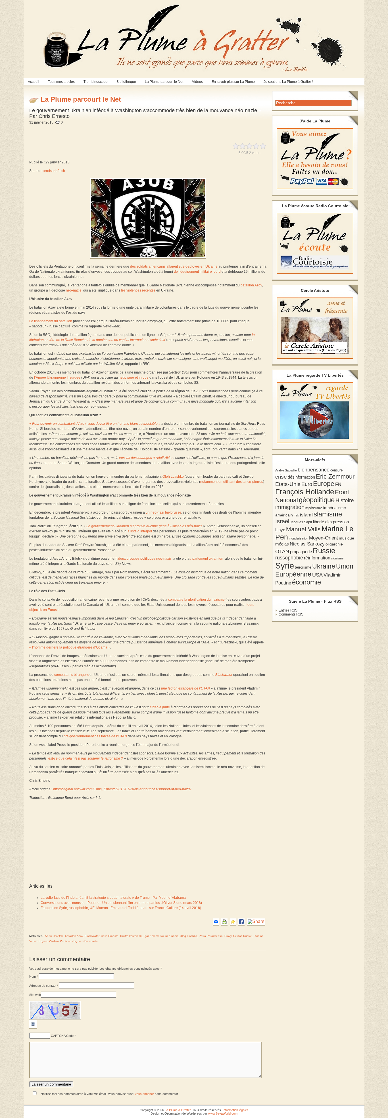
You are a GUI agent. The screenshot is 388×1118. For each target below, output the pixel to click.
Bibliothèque (126, 82)
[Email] (216, 922)
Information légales (236, 1110)
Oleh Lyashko (173, 477)
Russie (247, 936)
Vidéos (197, 82)
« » (94, 424)
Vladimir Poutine (59, 941)
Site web (35, 994)
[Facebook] (241, 922)
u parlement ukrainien (206, 559)
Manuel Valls (303, 529)
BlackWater (92, 936)
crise (281, 476)
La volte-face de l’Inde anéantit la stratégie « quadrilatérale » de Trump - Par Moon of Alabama (113, 898)
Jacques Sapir (301, 522)
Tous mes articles (61, 82)
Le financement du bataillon (50, 321)
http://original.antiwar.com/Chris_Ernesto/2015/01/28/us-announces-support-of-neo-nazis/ (122, 789)
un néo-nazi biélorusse (163, 512)
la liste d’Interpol (139, 531)
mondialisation (298, 538)
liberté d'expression (331, 522)
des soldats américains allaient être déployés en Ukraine (174, 266)
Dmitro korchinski (131, 936)
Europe (323, 483)
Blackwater (223, 675)
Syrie (284, 565)
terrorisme (303, 567)
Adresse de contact (43, 985)
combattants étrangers (71, 675)
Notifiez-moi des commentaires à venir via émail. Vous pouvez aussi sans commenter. (109, 1094)
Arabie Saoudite (286, 470)
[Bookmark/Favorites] (233, 922)
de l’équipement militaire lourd (197, 272)
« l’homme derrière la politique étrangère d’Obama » (69, 647)
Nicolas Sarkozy (307, 543)
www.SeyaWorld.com (222, 1113)
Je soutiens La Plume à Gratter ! (288, 82)
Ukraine (259, 936)
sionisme (337, 558)
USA (317, 575)
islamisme (327, 514)
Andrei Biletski (54, 936)
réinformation (317, 557)
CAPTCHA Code (62, 1035)
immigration (289, 507)
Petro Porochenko (211, 936)
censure (336, 470)
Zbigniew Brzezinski (84, 941)
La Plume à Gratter (178, 1110)
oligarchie (334, 544)
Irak (296, 515)
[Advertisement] (164, 130)
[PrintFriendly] (224, 922)
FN (338, 484)
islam (305, 515)
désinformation (301, 477)
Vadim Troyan (38, 941)
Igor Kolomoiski (154, 936)
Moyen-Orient (323, 538)
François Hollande (304, 492)
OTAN (282, 551)
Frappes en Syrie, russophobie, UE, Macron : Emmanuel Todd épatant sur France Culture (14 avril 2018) (121, 908)
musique (346, 538)
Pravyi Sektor (232, 936)
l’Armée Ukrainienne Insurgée (57, 377)
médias (282, 543)
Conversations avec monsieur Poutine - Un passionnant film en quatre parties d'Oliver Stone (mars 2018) (121, 903)
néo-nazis (171, 936)
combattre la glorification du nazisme (196, 600)
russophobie (289, 558)
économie (306, 582)
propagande (301, 551)
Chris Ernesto (109, 936)
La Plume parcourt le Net (164, 82)
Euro (306, 484)
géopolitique (317, 500)
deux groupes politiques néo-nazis (145, 559)
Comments (291, 614)
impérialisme (313, 508)
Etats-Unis (288, 484)
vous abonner (144, 1094)
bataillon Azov (251, 285)
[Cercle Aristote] (315, 328)
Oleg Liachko (188, 936)
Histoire (344, 500)
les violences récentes (138, 290)
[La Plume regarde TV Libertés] (315, 412)
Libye (280, 530)
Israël (282, 521)
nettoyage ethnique (134, 377)
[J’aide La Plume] (315, 158)
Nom (33, 976)
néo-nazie (74, 290)
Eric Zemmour (335, 476)
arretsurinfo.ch (54, 171)
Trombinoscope (96, 82)
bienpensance (313, 470)
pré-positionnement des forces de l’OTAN (95, 736)
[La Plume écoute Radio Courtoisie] (315, 243)
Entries (288, 610)
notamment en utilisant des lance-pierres (231, 482)
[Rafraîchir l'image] (33, 1027)
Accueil (33, 82)
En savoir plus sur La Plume (233, 82)
